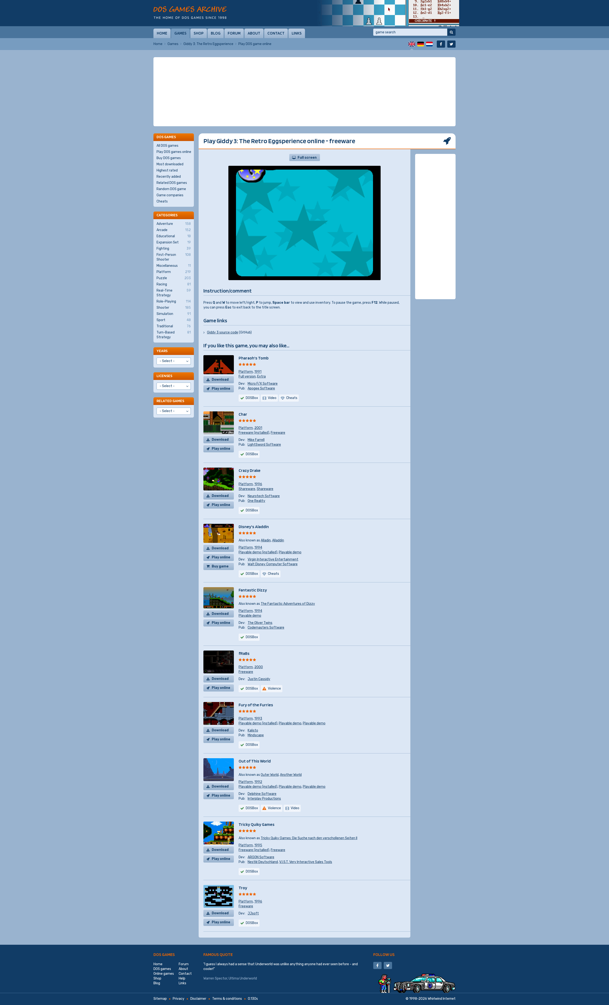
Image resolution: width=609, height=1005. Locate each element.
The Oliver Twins (260, 623)
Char (243, 414)
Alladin (266, 540)
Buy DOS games (169, 158)
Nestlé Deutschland (263, 862)
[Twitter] (451, 44)
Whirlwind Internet (442, 999)
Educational (174, 236)
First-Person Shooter (174, 257)
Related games (170, 401)
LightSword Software (264, 445)
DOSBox (252, 398)
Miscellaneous (174, 266)
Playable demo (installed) (258, 552)
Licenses (164, 376)
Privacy (178, 999)
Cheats (162, 201)
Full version (247, 376)
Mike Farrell (256, 440)
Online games (163, 974)
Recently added (169, 177)
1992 (258, 782)
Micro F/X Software (263, 384)
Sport (174, 320)
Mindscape (256, 735)
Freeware (278, 433)
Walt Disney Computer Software (273, 564)
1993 (258, 719)
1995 (258, 845)
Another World (291, 775)
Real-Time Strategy (174, 292)
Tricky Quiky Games (257, 824)
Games (180, 33)
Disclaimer (198, 999)
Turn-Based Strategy (174, 334)
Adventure (174, 224)
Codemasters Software (266, 628)
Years (162, 350)
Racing (174, 284)
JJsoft (253, 913)
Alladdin (278, 540)
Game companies (170, 195)
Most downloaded (170, 164)
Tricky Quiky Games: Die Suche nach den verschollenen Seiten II (309, 838)
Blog (216, 33)
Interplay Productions (264, 799)
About (254, 33)
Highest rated (167, 170)
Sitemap (160, 999)
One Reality (256, 501)
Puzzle (174, 278)
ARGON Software (261, 857)
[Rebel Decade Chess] (387, 13)
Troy (243, 887)
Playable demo (290, 552)
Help (182, 978)
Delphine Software (262, 794)
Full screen (307, 158)
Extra (261, 376)
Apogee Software (261, 388)
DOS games (164, 954)
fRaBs (244, 653)
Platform (246, 372)
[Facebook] (441, 44)
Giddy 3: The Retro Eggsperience (208, 44)
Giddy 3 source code (222, 332)
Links (297, 33)
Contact (276, 33)
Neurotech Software (264, 496)
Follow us (384, 954)
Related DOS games (172, 183)
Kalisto (253, 730)
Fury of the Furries (256, 704)
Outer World (270, 775)
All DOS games (167, 146)
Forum (234, 33)
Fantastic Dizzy (253, 589)
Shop (199, 33)
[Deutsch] (420, 44)
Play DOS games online (174, 152)
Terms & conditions (227, 999)
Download (220, 380)
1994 (258, 547)
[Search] (451, 32)
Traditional (174, 326)
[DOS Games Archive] (189, 12)
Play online (221, 389)
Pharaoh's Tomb (254, 357)
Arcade (174, 230)
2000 (258, 667)
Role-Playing (174, 301)
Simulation (174, 314)
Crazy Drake (249, 470)
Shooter (174, 308)
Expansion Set (174, 242)
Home (162, 33)
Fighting (174, 249)
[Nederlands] (429, 44)
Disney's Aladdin (254, 526)
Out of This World (255, 760)
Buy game (220, 566)
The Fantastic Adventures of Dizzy (288, 604)
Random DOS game (171, 189)
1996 (258, 484)
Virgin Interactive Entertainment (273, 559)
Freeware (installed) (254, 433)
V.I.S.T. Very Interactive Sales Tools (305, 862)
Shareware (247, 489)
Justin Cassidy (259, 679)
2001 (258, 428)
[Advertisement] (304, 91)
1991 (257, 372)
